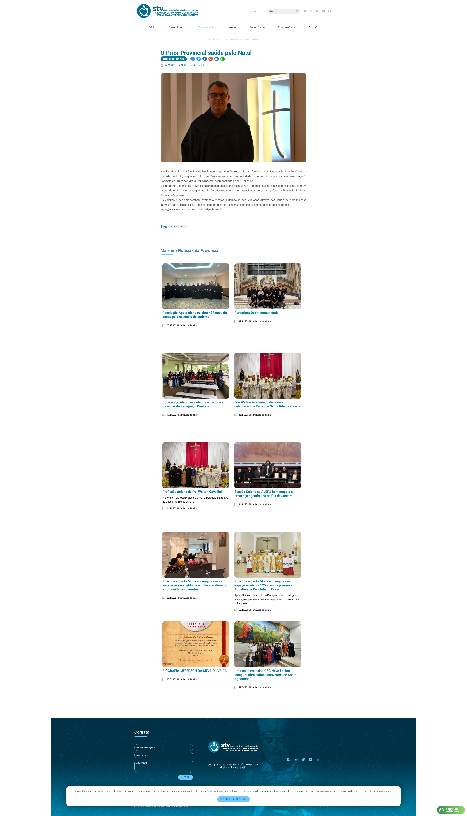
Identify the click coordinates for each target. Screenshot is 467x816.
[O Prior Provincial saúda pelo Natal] (233, 117)
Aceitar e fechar (233, 799)
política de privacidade (165, 806)
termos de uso (182, 806)
